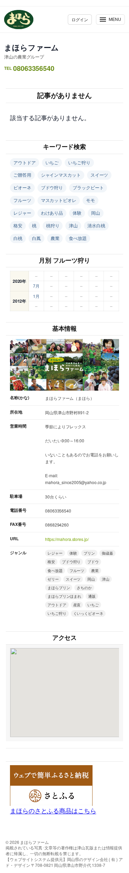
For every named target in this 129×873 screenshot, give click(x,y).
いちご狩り (79, 162)
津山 (73, 225)
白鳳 (36, 238)
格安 (17, 225)
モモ (90, 200)
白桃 (17, 238)
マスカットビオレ (58, 200)
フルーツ (22, 200)
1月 (36, 296)
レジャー (22, 213)
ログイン (80, 19)
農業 (55, 238)
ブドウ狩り (52, 187)
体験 (77, 213)
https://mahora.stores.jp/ (67, 539)
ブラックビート (88, 187)
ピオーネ (22, 187)
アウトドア (24, 162)
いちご (52, 162)
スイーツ (99, 175)
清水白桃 (96, 225)
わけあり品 (52, 213)
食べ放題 (78, 238)
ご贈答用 (22, 175)
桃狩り (53, 225)
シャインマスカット (61, 175)
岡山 (95, 213)
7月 (36, 286)
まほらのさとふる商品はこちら (53, 810)
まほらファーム (31, 47)
